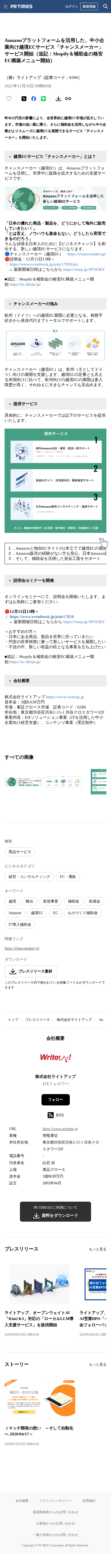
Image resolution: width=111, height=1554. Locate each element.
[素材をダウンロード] (58, 98)
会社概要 (22, 1500)
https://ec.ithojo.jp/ (25, 284)
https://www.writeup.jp (65, 697)
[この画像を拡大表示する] (23, 781)
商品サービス (20, 852)
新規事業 (50, 901)
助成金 (94, 901)
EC (55, 913)
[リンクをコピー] (68, 98)
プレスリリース (37, 1020)
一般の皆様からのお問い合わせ (55, 1534)
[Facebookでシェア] (33, 98)
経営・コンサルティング (29, 877)
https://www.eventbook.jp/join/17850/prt (44, 264)
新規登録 (89, 6)
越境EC (37, 913)
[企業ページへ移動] (55, 1059)
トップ (13, 1020)
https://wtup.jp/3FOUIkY (84, 269)
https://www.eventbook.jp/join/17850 (42, 616)
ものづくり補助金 (83, 913)
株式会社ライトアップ (74, 1020)
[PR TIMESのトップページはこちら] (21, 6)
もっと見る (97, 1249)
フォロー (55, 1100)
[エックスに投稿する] (24, 98)
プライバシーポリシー (55, 1500)
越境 (12, 901)
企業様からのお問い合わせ (55, 1523)
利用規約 (88, 1500)
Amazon (15, 913)
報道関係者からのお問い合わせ (55, 1512)
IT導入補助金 (20, 925)
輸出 (29, 901)
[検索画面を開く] (105, 6)
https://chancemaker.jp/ (86, 254)
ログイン (71, 6)
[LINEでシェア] (43, 98)
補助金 (73, 901)
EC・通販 (68, 877)
